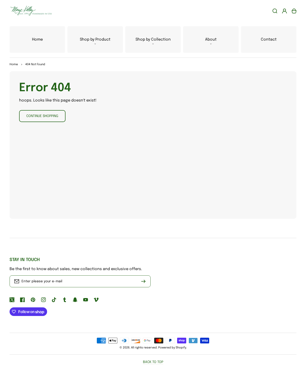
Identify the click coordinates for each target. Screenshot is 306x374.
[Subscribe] (145, 281)
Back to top (153, 362)
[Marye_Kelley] (29, 11)
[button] (95, 39)
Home (14, 64)
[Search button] (275, 11)
